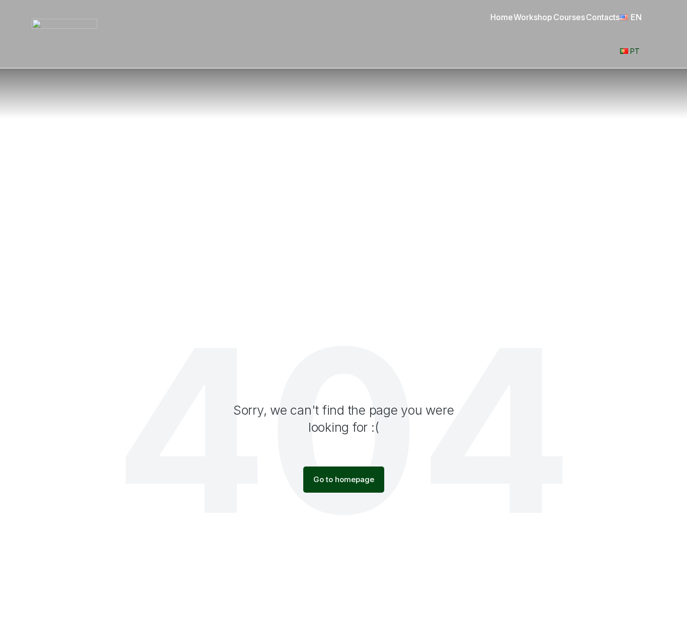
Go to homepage (343, 479)
